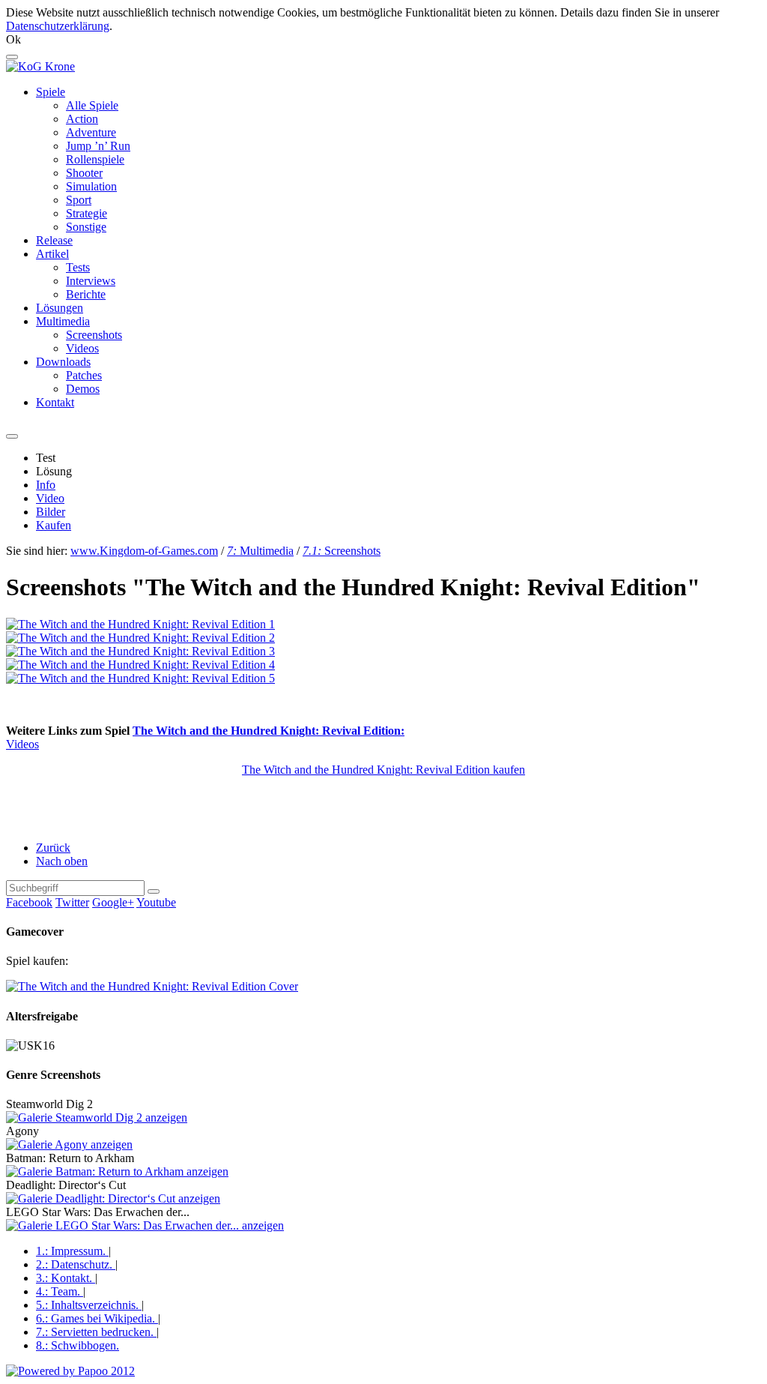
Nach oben (62, 861)
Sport (78, 199)
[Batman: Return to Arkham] (117, 1171)
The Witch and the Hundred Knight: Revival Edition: (268, 730)
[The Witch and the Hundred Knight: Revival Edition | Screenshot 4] (140, 664)
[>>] (154, 891)
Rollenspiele (95, 159)
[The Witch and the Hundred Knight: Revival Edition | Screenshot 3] (140, 651)
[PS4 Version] (152, 986)
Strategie (86, 213)
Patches (84, 375)
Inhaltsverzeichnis (87, 1305)
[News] (40, 66)
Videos (82, 348)
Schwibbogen (77, 1345)
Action (82, 118)
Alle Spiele (92, 105)
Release (54, 240)
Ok (13, 39)
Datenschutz (74, 1264)
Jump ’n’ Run (98, 145)
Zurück (53, 847)
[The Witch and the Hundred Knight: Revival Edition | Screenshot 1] (140, 624)
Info (45, 484)
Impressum (71, 1251)
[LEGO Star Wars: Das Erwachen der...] (145, 1225)
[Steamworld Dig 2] (96, 1117)
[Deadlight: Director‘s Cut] (113, 1198)
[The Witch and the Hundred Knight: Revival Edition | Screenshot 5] (140, 678)
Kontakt (55, 402)
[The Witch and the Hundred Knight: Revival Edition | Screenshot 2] (140, 637)
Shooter (84, 172)
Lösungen (59, 307)
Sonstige (86, 226)
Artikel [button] (52, 253)
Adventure (91, 132)
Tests (78, 267)
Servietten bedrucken (95, 1332)
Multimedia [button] (63, 321)
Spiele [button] (50, 91)
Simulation (91, 186)
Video (50, 498)
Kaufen (53, 525)
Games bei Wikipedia (95, 1318)
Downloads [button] (63, 361)
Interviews (90, 280)
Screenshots (94, 334)
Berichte (86, 294)
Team (58, 1291)
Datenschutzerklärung (57, 25)
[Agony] (69, 1144)
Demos (83, 388)
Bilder (50, 511)
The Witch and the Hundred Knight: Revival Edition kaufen (383, 769)
